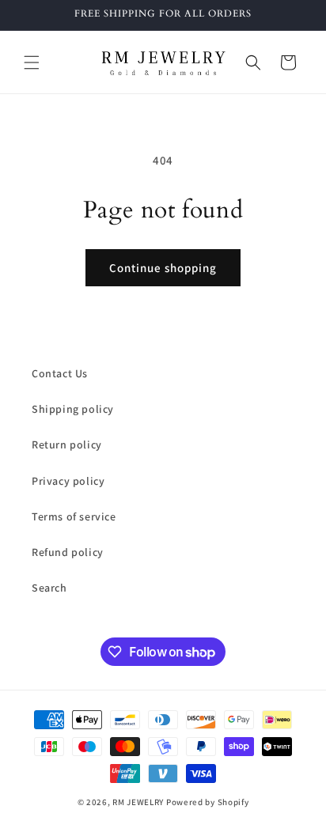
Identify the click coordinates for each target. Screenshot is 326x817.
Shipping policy (73, 409)
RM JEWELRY (139, 802)
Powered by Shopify (207, 802)
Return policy (67, 444)
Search (49, 588)
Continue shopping (163, 267)
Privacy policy (68, 481)
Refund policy (68, 552)
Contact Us (60, 373)
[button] (31, 62)
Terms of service (74, 516)
